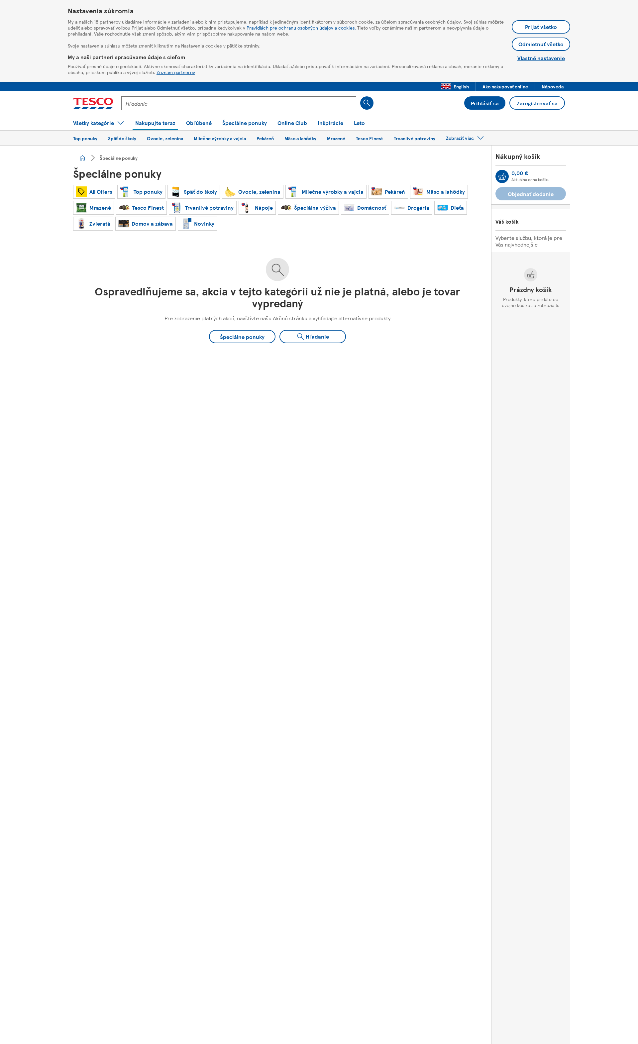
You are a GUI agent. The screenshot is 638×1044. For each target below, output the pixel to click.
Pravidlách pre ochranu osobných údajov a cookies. (301, 27)
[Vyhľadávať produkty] (366, 103)
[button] (455, 86)
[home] (82, 158)
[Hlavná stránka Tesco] (93, 103)
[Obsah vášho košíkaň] (502, 176)
